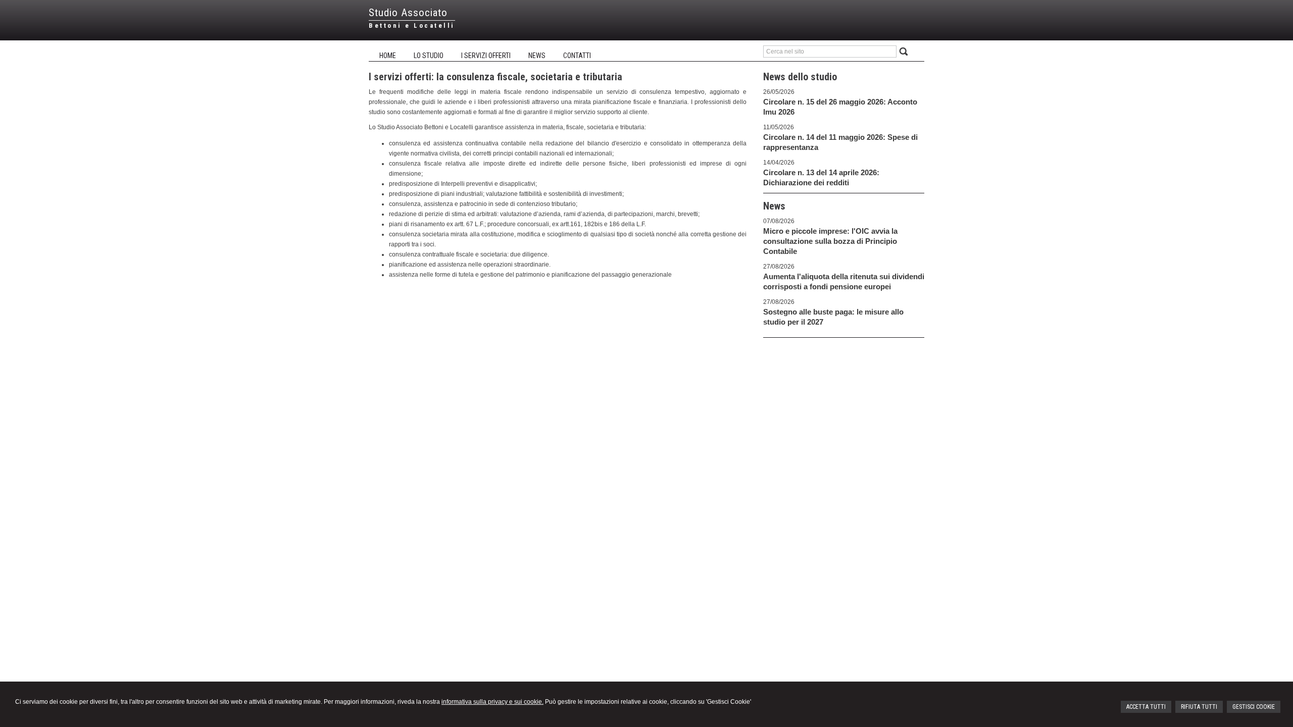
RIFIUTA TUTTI (1199, 706)
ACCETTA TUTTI (1146, 706)
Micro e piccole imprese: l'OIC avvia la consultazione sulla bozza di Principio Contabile (830, 241)
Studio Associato (408, 13)
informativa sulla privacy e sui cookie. (492, 701)
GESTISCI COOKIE (1253, 706)
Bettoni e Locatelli (412, 25)
